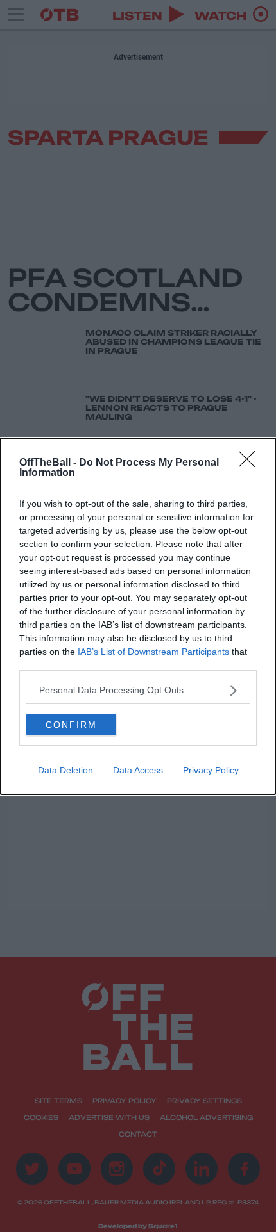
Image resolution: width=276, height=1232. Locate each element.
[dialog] (138, 616)
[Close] (251, 463)
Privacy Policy (211, 770)
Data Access (138, 770)
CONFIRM (71, 724)
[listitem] (138, 690)
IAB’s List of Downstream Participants (153, 651)
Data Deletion (65, 770)
